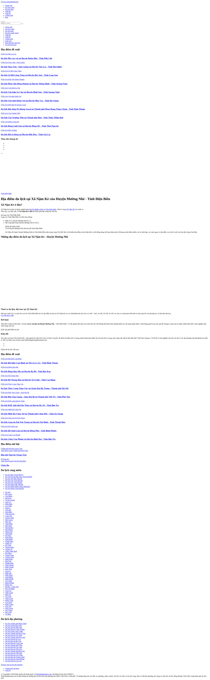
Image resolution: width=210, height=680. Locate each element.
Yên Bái (8, 510)
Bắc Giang (9, 520)
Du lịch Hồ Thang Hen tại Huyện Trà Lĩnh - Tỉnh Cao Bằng (28, 380)
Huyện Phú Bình (20, 461)
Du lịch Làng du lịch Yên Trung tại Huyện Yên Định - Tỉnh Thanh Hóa (33, 422)
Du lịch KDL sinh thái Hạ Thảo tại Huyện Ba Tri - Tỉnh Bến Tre (30, 405)
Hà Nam (8, 536)
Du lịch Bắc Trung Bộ (14, 475)
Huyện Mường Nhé (36, 209)
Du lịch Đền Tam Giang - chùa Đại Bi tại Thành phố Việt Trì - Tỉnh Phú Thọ (35, 397)
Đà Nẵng (8, 553)
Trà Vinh (8, 597)
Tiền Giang (9, 593)
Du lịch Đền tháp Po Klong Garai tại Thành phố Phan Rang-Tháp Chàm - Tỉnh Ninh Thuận (43, 109)
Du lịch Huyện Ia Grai (13, 639)
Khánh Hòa (9, 563)
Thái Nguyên (9, 514)
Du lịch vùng (9, 7)
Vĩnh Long (9, 599)
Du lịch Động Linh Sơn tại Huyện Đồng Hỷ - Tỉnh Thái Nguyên (30, 126)
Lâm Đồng (9, 577)
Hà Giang (8, 494)
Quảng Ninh (9, 518)
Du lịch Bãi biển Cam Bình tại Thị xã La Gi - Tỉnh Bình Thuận (29, 363)
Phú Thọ (8, 522)
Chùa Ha (5, 465)
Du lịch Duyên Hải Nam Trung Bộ (18, 477)
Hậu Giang (9, 608)
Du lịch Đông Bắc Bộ (14, 485)
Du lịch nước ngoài (12, 33)
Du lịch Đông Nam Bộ (14, 488)
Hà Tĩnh (8, 545)
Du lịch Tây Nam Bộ (14, 481)
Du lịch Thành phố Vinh (13, 645)
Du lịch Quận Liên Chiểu (14, 631)
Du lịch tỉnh (9, 9)
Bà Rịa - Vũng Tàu (12, 587)
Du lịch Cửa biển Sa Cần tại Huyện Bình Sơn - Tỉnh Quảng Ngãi (30, 92)
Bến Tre (8, 595)
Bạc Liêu (8, 612)
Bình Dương (9, 583)
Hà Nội (7, 492)
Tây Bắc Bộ (70, 209)
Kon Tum (8, 569)
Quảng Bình (9, 547)
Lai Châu (8, 506)
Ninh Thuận (9, 565)
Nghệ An (8, 543)
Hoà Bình (8, 512)
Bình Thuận (9, 567)
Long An (8, 591)
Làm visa (8, 41)
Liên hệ (7, 13)
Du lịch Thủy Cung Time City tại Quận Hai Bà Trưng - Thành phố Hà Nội (34, 388)
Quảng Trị (8, 549)
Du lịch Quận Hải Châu (13, 626)
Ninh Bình (9, 539)
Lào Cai (8, 502)
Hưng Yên (9, 532)
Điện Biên (8, 504)
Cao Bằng (8, 496)
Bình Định (9, 559)
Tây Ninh (8, 581)
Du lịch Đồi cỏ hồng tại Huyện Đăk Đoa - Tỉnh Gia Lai (25, 134)
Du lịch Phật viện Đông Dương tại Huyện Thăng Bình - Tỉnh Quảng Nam (34, 84)
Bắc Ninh (8, 526)
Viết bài (8, 11)
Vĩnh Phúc (9, 524)
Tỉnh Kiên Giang (7, 451)
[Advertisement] (105, 170)
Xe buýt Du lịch (10, 45)
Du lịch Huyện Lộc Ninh (14, 655)
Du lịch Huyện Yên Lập (13, 649)
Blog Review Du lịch (12, 43)
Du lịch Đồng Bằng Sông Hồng (17, 487)
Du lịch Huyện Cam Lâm (14, 643)
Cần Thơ (8, 606)
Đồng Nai (8, 585)
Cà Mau (8, 614)
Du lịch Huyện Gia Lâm (13, 647)
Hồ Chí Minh (10, 589)
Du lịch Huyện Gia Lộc (13, 661)
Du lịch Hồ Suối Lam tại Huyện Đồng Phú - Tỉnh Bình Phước (29, 431)
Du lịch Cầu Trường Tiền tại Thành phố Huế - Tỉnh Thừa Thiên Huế (32, 117)
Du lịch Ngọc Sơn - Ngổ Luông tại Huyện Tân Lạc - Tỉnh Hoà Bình (31, 67)
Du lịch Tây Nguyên (13, 483)
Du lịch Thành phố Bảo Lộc (15, 651)
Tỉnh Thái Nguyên (7, 461)
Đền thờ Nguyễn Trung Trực (14, 455)
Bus (6, 17)
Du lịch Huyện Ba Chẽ (13, 641)
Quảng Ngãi (9, 557)
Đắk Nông (9, 575)
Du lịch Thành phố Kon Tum (15, 633)
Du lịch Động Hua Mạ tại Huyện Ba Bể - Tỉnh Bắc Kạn (26, 371)
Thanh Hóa (9, 541)
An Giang (8, 602)
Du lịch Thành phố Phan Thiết (15, 624)
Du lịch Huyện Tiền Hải (13, 653)
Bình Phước (9, 579)
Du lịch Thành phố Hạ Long (15, 637)
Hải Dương (9, 528)
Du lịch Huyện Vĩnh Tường (15, 629)
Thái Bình (8, 534)
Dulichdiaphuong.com (44, 674)
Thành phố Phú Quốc (20, 451)
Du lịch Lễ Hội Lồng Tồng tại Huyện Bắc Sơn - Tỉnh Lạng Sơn (29, 75)
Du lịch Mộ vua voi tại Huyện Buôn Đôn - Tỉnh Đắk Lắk (26, 58)
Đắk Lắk (8, 573)
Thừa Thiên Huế (11, 551)
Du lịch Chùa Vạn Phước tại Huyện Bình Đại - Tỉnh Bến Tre (28, 439)
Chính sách (9, 15)
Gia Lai (7, 571)
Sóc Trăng (8, 610)
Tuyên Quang (10, 500)
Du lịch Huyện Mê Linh (13, 627)
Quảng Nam (9, 555)
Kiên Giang (9, 604)
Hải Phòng (9, 530)
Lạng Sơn (8, 516)
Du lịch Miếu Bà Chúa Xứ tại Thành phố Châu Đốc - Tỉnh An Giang (32, 414)
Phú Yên (8, 561)
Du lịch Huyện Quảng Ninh (15, 657)
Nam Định (9, 537)
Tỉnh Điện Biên (6, 193)
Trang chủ (8, 5)
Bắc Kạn (8, 498)
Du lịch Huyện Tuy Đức (13, 635)
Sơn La (7, 508)
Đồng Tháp (9, 600)
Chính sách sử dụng (12, 668)
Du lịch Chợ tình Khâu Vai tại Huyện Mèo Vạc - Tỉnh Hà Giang (30, 101)
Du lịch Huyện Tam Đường (14, 659)
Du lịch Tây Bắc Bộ (13, 479)
